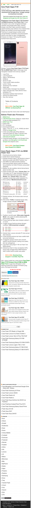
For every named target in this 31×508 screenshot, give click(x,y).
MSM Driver (6, 117)
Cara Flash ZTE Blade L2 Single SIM (13, 331)
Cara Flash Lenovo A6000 (10, 393)
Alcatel (4, 423)
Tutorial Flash (6, 483)
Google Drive (12, 130)
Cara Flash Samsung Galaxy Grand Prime (14, 406)
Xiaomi (4, 490)
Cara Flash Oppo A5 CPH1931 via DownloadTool (14, 107)
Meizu (4, 456)
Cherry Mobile (6, 433)
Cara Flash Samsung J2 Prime (11, 390)
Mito (3, 461)
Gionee (4, 442)
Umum (4, 485)
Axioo (3, 430)
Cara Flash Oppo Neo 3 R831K (16, 308)
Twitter (10, 272)
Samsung (5, 475)
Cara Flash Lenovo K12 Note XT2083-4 (13, 334)
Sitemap (5, 506)
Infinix (4, 447)
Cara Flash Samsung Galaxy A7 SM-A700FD (15, 349)
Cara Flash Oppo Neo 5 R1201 (16, 281)
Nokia (4, 466)
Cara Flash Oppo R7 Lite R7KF (16, 317)
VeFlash (12, 502)
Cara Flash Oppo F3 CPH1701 (16, 298)
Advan (4, 421)
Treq (3, 480)
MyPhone (5, 464)
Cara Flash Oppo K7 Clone (15, 288)
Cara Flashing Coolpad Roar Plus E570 (13, 404)
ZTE (3, 495)
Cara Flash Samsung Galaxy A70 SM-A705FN (15, 342)
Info (3, 449)
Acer (3, 418)
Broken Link (11, 506)
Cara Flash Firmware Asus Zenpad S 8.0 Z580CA (14, 146)
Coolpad (4, 435)
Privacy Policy (16, 505)
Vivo (3, 487)
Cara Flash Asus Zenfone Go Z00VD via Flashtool (14, 401)
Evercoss (5, 437)
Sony (3, 478)
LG (3, 454)
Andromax (5, 426)
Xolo (3, 492)
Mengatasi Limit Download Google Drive (15, 141)
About (3, 505)
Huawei (4, 445)
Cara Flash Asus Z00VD (9, 413)
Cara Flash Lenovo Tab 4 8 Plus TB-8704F (14, 336)
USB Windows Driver (9, 119)
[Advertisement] (15, 367)
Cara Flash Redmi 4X (8, 395)
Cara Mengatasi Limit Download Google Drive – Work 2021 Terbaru (15, 387)
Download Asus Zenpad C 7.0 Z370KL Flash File (14, 255)
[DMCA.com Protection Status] (6, 498)
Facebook (15, 272)
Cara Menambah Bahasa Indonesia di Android (13, 136)
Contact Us (9, 505)
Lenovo (4, 452)
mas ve (13, 275)
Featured (4, 440)
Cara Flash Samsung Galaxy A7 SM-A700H (15, 347)
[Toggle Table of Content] (6, 104)
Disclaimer (23, 505)
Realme (4, 473)
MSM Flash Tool (7, 122)
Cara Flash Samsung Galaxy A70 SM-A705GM (13, 339)
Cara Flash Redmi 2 (8, 398)
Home (4, 4)
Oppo (8, 4)
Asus (3, 428)
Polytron (4, 471)
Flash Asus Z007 (7, 411)
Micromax (5, 459)
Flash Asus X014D (7, 409)
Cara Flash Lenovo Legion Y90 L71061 (13, 345)
